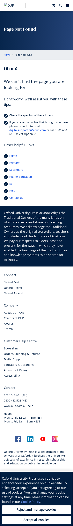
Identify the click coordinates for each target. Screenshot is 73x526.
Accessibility (12, 375)
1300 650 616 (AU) (15, 395)
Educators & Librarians (19, 365)
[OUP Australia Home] (15, 5)
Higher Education (20, 177)
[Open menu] (67, 5)
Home (13, 156)
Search (8, 329)
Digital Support (14, 359)
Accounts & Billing (15, 370)
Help (12, 190)
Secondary (16, 170)
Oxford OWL (12, 282)
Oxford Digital (13, 288)
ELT (11, 183)
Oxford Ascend (13, 293)
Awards (9, 323)
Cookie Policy (30, 502)
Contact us (16, 197)
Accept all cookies (36, 520)
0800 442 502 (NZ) (15, 400)
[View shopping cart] (53, 5)
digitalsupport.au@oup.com (27, 130)
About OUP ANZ (14, 312)
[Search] (60, 5)
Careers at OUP (14, 318)
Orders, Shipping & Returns (22, 354)
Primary (14, 163)
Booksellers (11, 348)
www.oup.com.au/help (18, 406)
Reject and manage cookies (36, 509)
